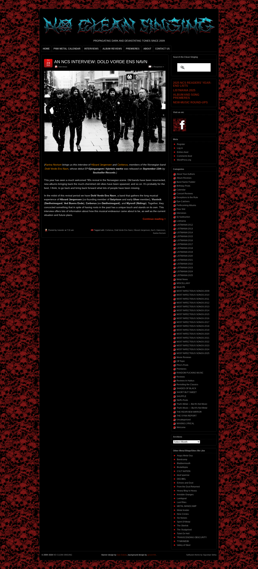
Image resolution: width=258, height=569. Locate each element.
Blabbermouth (183, 463)
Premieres (181, 369)
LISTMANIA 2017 (185, 244)
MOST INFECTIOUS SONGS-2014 (193, 310)
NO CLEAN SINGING (63, 555)
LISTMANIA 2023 (185, 267)
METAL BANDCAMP (186, 506)
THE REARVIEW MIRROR (189, 412)
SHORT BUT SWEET (187, 392)
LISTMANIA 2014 (185, 232)
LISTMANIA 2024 (185, 271)
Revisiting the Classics (187, 384)
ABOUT (147, 48)
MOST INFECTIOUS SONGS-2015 (193, 314)
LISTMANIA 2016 (185, 240)
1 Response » (158, 67)
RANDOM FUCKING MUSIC (190, 373)
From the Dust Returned (188, 486)
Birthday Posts (183, 186)
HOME (46, 48)
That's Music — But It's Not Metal (192, 408)
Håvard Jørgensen (142, 230)
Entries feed (182, 152)
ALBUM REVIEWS (112, 48)
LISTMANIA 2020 (185, 256)
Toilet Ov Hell (183, 533)
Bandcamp (182, 459)
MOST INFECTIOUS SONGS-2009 (193, 291)
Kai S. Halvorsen (158, 230)
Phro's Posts (182, 365)
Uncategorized (184, 419)
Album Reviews (184, 178)
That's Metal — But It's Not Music (192, 404)
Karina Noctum (159, 233)
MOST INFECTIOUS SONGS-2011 (193, 299)
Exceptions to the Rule (187, 197)
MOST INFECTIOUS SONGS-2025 (193, 353)
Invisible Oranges (185, 494)
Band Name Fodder (186, 182)
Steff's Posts (182, 400)
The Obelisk (182, 525)
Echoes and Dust (185, 483)
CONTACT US (162, 48)
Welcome (181, 427)
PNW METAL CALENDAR (67, 48)
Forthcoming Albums (186, 205)
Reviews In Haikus (185, 380)
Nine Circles (183, 514)
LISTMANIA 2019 (185, 252)
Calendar (181, 189)
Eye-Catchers (183, 201)
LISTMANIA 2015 (185, 236)
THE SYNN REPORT (187, 416)
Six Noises (182, 518)
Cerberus (109, 230)
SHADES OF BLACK (186, 388)
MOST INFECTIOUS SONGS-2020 (193, 334)
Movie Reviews (184, 357)
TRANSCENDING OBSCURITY (192, 537)
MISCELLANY (183, 283)
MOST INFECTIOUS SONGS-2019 (193, 330)
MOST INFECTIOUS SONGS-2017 (193, 322)
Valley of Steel (183, 545)
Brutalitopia (182, 467)
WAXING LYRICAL (185, 423)
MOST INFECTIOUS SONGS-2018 (193, 326)
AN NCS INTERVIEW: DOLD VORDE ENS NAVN (100, 61)
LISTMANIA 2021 (185, 260)
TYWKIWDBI (183, 541)
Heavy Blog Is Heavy (187, 490)
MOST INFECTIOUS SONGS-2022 (193, 341)
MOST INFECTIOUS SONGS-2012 (193, 303)
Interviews (62, 67)
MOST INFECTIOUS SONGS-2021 (193, 338)
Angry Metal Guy (185, 455)
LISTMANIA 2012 (185, 225)
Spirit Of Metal (183, 522)
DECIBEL (181, 479)
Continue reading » (154, 218)
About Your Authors (186, 174)
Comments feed (184, 156)
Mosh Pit (181, 287)
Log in (180, 148)
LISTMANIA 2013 (185, 228)
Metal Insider (183, 510)
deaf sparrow (183, 475)
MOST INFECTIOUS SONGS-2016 (193, 318)
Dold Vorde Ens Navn (123, 230)
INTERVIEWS (91, 48)
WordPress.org (184, 160)
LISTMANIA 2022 (185, 264)
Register (181, 144)
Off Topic (181, 361)
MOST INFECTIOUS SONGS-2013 (193, 306)
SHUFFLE (181, 396)
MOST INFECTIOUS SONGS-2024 (193, 349)
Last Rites (181, 502)
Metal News (182, 279)
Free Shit (181, 209)
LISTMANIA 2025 (185, 275)
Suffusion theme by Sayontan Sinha (201, 555)
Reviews (181, 377)
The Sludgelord (184, 529)
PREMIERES (133, 48)
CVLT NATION (183, 471)
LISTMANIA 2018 (185, 248)
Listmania (181, 221)
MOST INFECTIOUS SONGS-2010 (193, 295)
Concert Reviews (185, 193)
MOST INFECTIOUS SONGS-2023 (193, 345)
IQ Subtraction (183, 217)
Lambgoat (182, 498)
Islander (60, 230)
